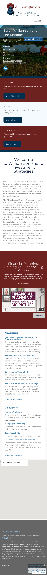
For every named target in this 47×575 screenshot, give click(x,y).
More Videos (23, 283)
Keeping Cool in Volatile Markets (19, 356)
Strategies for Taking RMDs (17, 372)
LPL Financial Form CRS (11, 532)
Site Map (5, 565)
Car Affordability (12, 433)
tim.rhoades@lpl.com (12, 61)
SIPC (9, 538)
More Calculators (13, 455)
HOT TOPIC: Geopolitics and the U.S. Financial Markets (21, 338)
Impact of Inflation (13, 412)
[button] (37, 21)
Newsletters (11, 333)
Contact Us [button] (11, 144)
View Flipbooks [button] (13, 96)
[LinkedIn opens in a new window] (5, 68)
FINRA (4, 538)
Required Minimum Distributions (20, 440)
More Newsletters (13, 399)
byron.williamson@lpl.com (14, 63)
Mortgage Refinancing (15, 424)
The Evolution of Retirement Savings (21, 384)
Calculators (11, 407)
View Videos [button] (12, 120)
